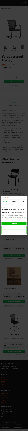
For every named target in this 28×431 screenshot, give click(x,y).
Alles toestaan (14, 223)
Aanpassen (13, 227)
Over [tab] (23, 201)
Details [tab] (14, 201)
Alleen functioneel (14, 232)
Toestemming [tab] (5, 201)
